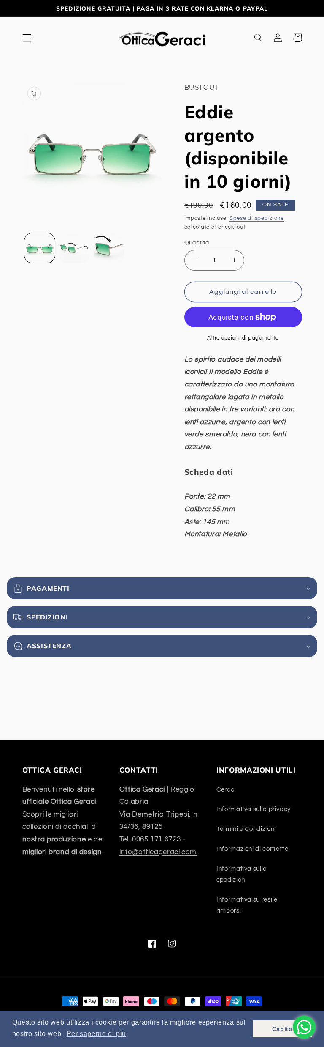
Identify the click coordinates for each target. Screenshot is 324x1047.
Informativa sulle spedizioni (241, 874)
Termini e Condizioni (246, 829)
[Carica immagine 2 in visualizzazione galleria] (74, 248)
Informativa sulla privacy (253, 809)
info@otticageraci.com (158, 852)
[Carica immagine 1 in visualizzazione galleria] (39, 248)
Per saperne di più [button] (96, 1033)
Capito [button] (282, 1028)
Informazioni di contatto (252, 849)
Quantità (196, 243)
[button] (26, 37)
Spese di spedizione (257, 218)
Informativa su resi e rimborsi (246, 905)
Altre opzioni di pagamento (243, 338)
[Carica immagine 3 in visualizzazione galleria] (109, 248)
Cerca (225, 790)
